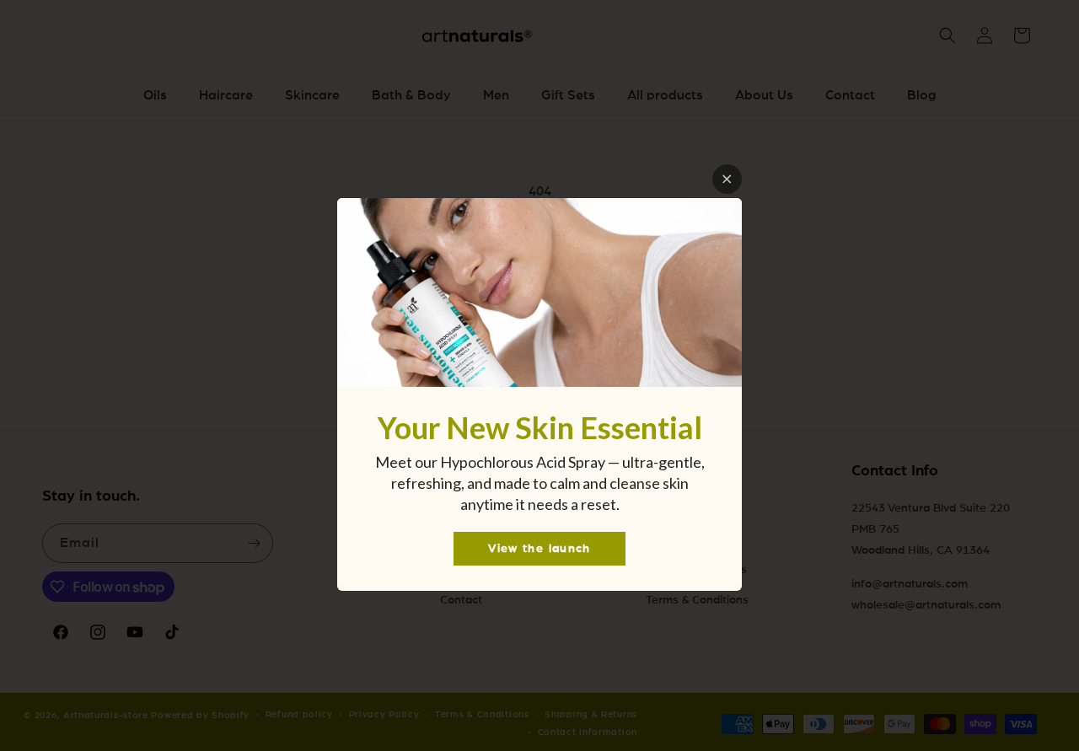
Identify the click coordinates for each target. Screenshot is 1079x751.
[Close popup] (727, 179)
